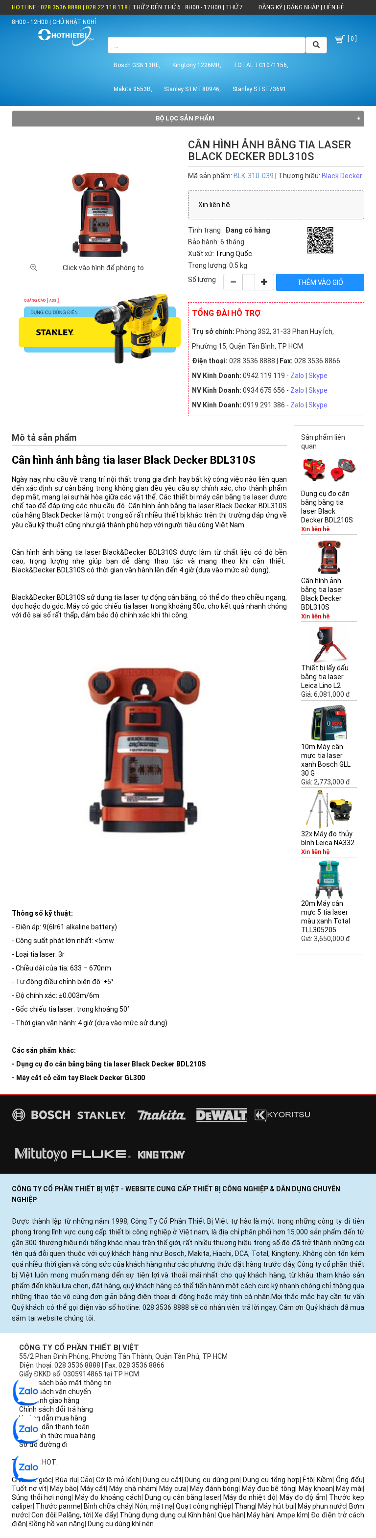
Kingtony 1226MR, (196, 65)
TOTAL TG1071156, (260, 65)
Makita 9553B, (133, 89)
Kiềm (324, 1480)
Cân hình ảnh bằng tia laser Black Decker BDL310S (322, 594)
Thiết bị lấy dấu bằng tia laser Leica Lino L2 (325, 676)
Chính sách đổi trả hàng (56, 1409)
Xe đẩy (105, 1515)
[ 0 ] (351, 38)
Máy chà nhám (132, 1488)
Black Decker (342, 176)
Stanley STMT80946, (192, 89)
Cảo (86, 1480)
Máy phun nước (322, 1506)
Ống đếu (349, 1480)
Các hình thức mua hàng (57, 1436)
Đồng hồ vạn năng (57, 1524)
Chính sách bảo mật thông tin (65, 1383)
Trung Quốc (233, 254)
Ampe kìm (292, 1515)
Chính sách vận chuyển (55, 1392)
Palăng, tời (75, 1515)
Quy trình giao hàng (49, 1400)
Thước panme (58, 1506)
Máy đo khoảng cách (108, 1497)
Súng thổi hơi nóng (41, 1497)
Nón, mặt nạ (154, 1506)
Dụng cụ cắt (162, 1480)
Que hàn (231, 1515)
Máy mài (349, 1488)
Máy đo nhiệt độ (249, 1497)
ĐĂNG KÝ (270, 7)
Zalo (297, 375)
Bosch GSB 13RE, (137, 65)
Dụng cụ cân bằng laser (182, 1497)
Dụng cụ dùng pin (212, 1480)
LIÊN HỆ (333, 7)
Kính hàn (201, 1515)
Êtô (308, 1480)
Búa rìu (66, 1480)
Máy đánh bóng (214, 1488)
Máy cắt (93, 1488)
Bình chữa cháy (108, 1506)
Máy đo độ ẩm (303, 1497)
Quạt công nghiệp (204, 1506)
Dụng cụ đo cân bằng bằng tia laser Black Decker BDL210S (327, 507)
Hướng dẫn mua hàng (52, 1418)
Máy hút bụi (276, 1506)
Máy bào (63, 1488)
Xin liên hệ (214, 205)
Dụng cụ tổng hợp (271, 1480)
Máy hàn (260, 1515)
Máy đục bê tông (268, 1488)
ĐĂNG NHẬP (303, 7)
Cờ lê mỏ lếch (118, 1480)
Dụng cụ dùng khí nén (121, 1524)
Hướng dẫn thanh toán (54, 1427)
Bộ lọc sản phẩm (185, 118)
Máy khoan (316, 1488)
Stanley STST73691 (259, 89)
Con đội (43, 1515)
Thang (245, 1506)
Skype (318, 375)
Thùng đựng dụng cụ (152, 1515)
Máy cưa (173, 1488)
